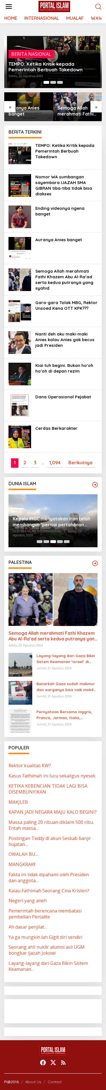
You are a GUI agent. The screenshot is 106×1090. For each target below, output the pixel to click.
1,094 (54, 462)
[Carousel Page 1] (39, 541)
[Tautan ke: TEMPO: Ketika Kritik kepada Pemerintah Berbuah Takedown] (19, 153)
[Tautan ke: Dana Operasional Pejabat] (19, 405)
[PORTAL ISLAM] (54, 6)
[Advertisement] (53, 1010)
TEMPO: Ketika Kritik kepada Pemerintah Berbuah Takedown (45, 66)
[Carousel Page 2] (53, 82)
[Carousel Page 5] (67, 541)
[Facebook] (43, 1062)
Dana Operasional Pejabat (63, 396)
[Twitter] (53, 1062)
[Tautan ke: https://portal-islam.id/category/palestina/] (95, 563)
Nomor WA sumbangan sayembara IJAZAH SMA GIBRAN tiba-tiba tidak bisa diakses (63, 185)
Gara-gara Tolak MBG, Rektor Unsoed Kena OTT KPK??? (66, 305)
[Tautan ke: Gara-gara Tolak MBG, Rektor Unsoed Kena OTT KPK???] (19, 310)
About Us (33, 1082)
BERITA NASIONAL (31, 54)
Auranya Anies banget (23, 111)
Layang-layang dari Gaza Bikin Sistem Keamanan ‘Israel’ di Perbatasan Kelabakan (65, 659)
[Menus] (8, 6)
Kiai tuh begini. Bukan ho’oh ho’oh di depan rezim (64, 368)
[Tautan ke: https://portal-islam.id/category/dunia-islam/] (95, 484)
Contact (55, 1082)
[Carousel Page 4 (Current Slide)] (60, 541)
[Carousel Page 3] (60, 82)
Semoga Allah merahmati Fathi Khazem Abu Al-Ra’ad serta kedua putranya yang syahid (75, 111)
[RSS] (63, 1062)
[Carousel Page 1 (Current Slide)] (46, 82)
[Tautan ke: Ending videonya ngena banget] (19, 216)
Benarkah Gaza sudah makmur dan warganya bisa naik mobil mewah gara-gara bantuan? (65, 687)
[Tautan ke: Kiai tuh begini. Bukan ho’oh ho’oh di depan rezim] (19, 373)
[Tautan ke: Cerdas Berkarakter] (19, 436)
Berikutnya (80, 462)
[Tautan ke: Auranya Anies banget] (19, 248)
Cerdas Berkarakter (56, 428)
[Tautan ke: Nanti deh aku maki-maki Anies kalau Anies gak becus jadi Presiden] (19, 342)
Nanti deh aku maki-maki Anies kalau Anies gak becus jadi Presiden (64, 339)
